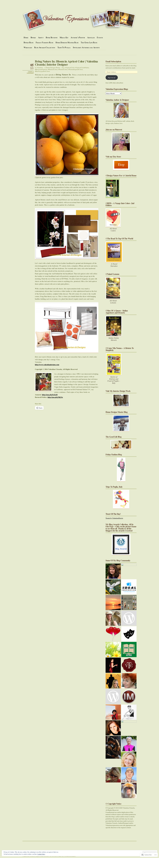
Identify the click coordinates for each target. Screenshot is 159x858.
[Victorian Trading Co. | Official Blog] (129, 665)
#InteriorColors (53, 69)
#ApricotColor (70, 67)
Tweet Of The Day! (113, 513)
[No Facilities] (129, 571)
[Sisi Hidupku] (129, 774)
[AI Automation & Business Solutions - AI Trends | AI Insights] (129, 586)
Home (26, 37)
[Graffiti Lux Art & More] (113, 586)
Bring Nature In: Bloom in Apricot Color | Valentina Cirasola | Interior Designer (66, 63)
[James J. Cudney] (129, 602)
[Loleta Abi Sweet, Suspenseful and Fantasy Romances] (113, 747)
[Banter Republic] (129, 633)
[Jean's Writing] (128, 759)
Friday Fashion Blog (44, 42)
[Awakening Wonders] (113, 571)
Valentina (40, 67)
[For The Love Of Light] (129, 727)
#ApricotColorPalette (82, 67)
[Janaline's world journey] (113, 712)
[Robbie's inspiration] (113, 618)
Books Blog (28, 42)
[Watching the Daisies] (113, 649)
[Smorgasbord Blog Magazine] (129, 743)
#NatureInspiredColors (75, 69)
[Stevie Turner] (129, 649)
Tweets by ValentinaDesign (114, 518)
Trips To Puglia (64, 47)
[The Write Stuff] (129, 618)
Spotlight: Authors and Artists (86, 47)
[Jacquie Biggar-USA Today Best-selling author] (113, 633)
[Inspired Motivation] (129, 696)
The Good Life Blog (89, 42)
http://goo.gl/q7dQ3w (55, 397)
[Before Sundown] (113, 602)
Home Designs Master (53, 67)
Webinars (28, 47)
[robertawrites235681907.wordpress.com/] (113, 680)
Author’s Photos (78, 37)
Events (100, 37)
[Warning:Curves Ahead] (113, 665)
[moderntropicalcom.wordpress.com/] (113, 727)
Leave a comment (30, 72)
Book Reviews (51, 37)
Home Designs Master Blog (67, 42)
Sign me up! (111, 77)
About (40, 37)
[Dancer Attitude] (129, 712)
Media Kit (64, 37)
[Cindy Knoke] (129, 790)
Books (33, 37)
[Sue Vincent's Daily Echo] (129, 680)
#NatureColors (63, 69)
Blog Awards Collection (44, 47)
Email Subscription (113, 61)
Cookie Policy (41, 854)
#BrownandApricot (41, 69)
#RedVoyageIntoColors (42, 71)
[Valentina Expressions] (113, 774)
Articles (91, 37)
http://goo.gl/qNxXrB (50, 394)
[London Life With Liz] (113, 696)
